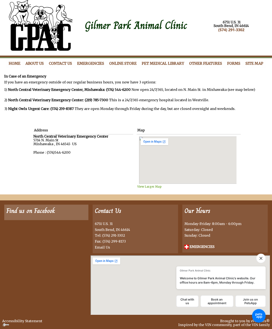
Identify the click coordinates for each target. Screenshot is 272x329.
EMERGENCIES (201, 247)
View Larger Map (149, 186)
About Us (35, 63)
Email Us (102, 247)
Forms (233, 63)
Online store (123, 63)
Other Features (205, 63)
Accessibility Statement (22, 321)
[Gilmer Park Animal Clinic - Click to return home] (41, 25)
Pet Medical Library (163, 63)
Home (14, 63)
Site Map (254, 63)
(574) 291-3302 (231, 29)
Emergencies (90, 63)
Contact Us (60, 63)
